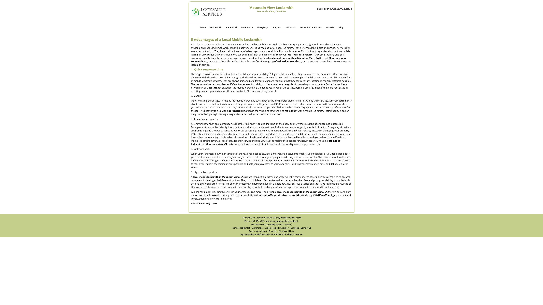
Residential (215, 27)
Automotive (247, 27)
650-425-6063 (341, 8)
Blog (341, 27)
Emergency (262, 27)
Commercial (231, 27)
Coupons (276, 27)
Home (203, 27)
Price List (330, 27)
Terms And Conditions (311, 27)
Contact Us (290, 27)
